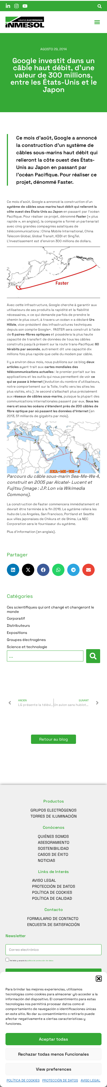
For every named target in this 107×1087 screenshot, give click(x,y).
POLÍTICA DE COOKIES (23, 1080)
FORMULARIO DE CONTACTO (52, 918)
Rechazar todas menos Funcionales (53, 1054)
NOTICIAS (46, 860)
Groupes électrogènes (26, 640)
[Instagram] (16, 6)
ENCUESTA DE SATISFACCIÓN (53, 924)
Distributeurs (18, 625)
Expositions (17, 633)
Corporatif (16, 618)
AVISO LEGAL (90, 1080)
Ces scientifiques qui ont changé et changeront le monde (50, 609)
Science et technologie (27, 647)
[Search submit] (93, 656)
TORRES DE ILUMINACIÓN (53, 816)
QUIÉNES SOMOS (53, 836)
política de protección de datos (40, 961)
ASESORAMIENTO (53, 842)
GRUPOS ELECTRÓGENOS (53, 810)
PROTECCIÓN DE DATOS (60, 1080)
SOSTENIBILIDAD (53, 848)
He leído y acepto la (31, 961)
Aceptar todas (53, 1039)
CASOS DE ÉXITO (53, 854)
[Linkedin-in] (7, 6)
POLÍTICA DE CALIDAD (52, 898)
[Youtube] (24, 6)
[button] (99, 978)
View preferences (53, 1069)
